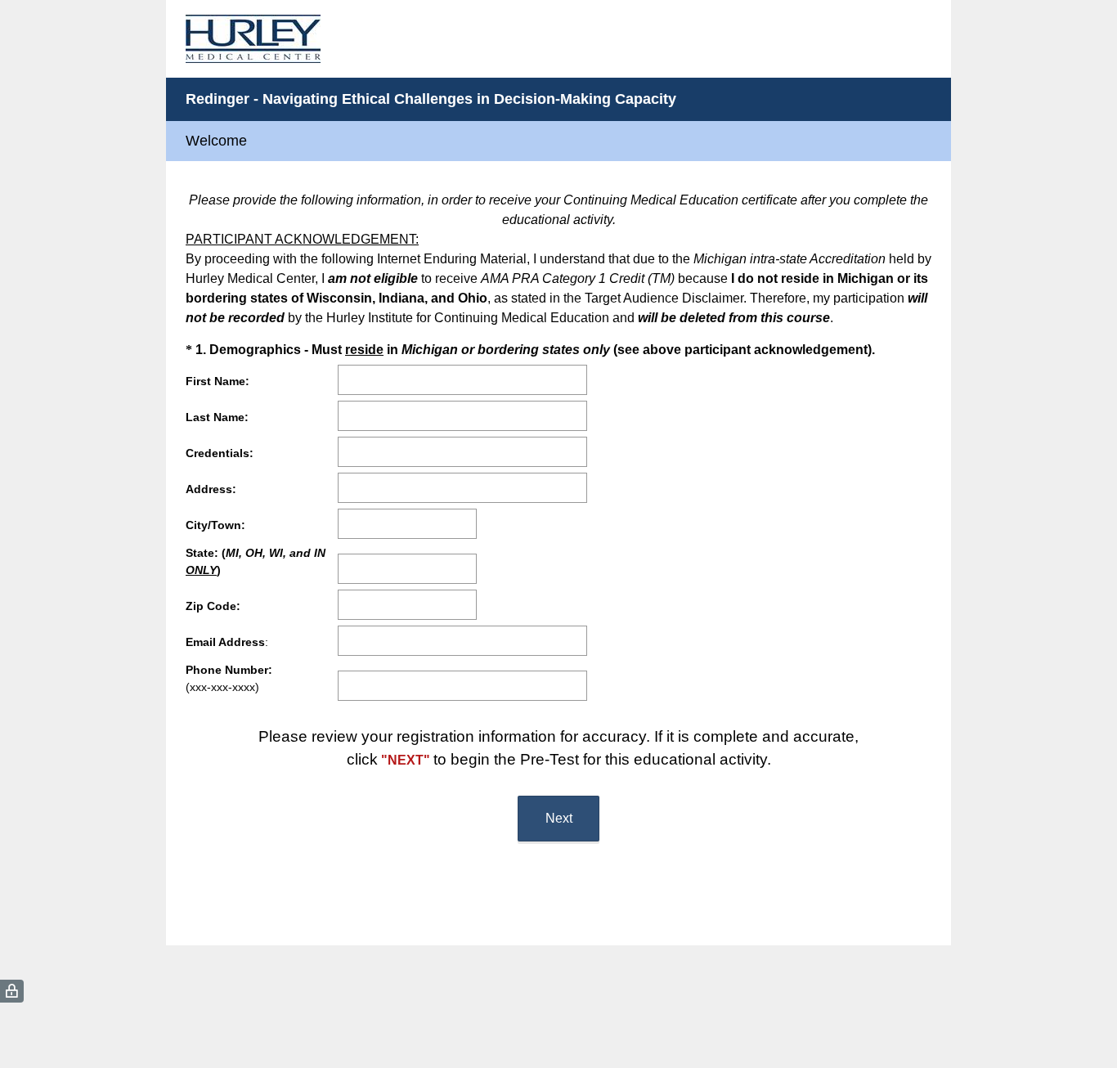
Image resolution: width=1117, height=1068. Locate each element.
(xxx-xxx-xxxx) (229, 678)
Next (558, 818)
